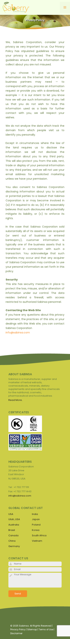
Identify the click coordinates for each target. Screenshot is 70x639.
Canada (13, 535)
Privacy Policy (18, 629)
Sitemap (32, 629)
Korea (35, 530)
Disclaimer (16, 633)
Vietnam (37, 541)
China (11, 541)
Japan (36, 519)
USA (10, 514)
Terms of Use (46, 629)
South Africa (39, 535)
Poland (36, 524)
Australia (13, 524)
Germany (14, 546)
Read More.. (15, 400)
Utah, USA (14, 519)
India (35, 514)
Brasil (11, 530)
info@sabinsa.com (18, 332)
